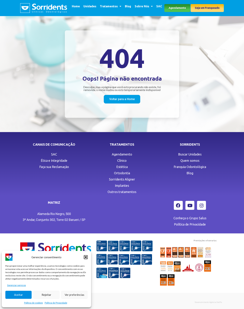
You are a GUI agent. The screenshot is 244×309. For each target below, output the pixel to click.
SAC (159, 6)
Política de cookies (33, 303)
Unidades (89, 6)
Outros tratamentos (122, 192)
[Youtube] (189, 205)
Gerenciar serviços (16, 285)
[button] (86, 257)
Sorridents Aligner (122, 179)
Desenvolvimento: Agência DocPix (208, 302)
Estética (122, 167)
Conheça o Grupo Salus (189, 218)
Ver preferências (74, 294)
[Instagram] (201, 205)
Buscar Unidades (189, 154)
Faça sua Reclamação (54, 167)
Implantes (122, 185)
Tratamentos (109, 6)
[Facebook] (178, 205)
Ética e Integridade (54, 160)
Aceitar (18, 294)
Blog (128, 6)
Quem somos (189, 160)
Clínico (122, 160)
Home (76, 6)
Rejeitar (46, 294)
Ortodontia (122, 173)
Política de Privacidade (56, 303)
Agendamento (122, 154)
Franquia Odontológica (190, 167)
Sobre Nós (142, 6)
